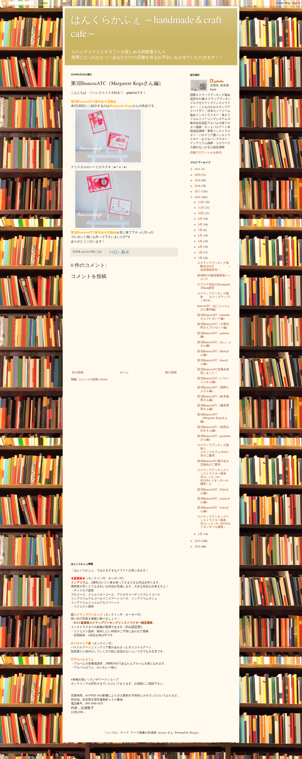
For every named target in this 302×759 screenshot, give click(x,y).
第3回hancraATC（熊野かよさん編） (213, 389)
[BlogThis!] (115, 252)
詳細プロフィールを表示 (206, 152)
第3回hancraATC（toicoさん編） (213, 509)
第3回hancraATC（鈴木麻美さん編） (213, 398)
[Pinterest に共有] (127, 252)
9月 (200, 219)
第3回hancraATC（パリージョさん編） (213, 380)
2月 (200, 258)
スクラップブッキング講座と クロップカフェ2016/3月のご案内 (216, 450)
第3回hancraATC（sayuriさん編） (213, 500)
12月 (201, 202)
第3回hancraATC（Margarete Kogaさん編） (212, 417)
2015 (198, 541)
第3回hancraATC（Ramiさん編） (213, 353)
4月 (200, 247)
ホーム (124, 372)
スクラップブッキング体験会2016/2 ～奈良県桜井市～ (214, 266)
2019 (198, 180)
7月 (200, 230)
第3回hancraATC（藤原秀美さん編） (213, 407)
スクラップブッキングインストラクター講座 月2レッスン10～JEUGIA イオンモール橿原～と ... (214, 477)
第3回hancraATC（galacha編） (213, 334)
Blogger (193, 732)
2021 (198, 169)
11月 (201, 207)
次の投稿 (77, 372)
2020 (198, 175)
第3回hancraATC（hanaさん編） (213, 362)
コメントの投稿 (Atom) (93, 379)
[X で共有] (119, 252)
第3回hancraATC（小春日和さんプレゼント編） (213, 325)
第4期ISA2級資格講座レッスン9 (214, 277)
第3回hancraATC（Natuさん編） (213, 491)
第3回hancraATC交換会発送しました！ (213, 371)
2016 (198, 197)
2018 (198, 186)
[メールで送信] (112, 252)
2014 (198, 546)
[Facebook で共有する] (123, 252)
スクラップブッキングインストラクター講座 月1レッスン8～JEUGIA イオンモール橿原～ (214, 521)
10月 (201, 213)
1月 (200, 534)
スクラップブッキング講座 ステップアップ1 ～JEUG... (214, 296)
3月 (200, 252)
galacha (219, 81)
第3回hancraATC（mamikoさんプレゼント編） (213, 316)
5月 (200, 241)
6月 (200, 235)
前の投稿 (171, 372)
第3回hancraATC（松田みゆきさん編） (213, 428)
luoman (162, 732)
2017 (198, 191)
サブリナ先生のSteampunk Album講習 (213, 286)
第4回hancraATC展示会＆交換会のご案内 (213, 462)
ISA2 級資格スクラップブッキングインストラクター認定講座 (113, 622)
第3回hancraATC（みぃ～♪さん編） (214, 343)
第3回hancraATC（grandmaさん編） (214, 437)
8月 (200, 224)
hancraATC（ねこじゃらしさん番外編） (214, 307)
